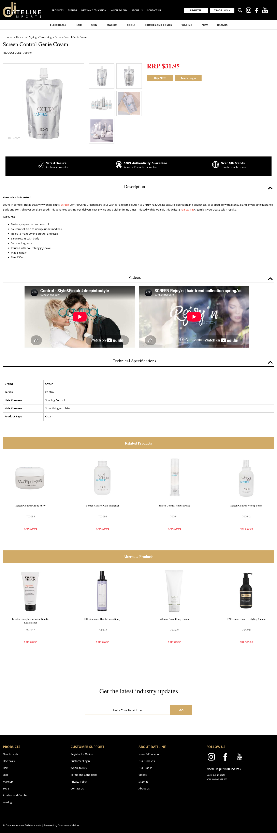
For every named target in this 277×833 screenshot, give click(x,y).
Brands (222, 25)
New (205, 25)
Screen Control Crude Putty (30, 505)
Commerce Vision (68, 825)
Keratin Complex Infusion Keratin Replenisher (30, 620)
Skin (94, 25)
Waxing (186, 25)
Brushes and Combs (158, 25)
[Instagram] (248, 10)
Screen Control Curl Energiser (102, 505)
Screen (65, 204)
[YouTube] (265, 10)
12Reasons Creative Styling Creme (246, 619)
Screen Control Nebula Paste (174, 505)
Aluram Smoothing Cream (174, 619)
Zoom (16, 138)
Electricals (58, 25)
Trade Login (188, 78)
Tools (131, 25)
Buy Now (160, 78)
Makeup (112, 25)
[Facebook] (256, 11)
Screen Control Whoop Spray (246, 505)
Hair (79, 25)
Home (9, 37)
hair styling (187, 209)
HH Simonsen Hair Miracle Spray (102, 619)
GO (181, 710)
